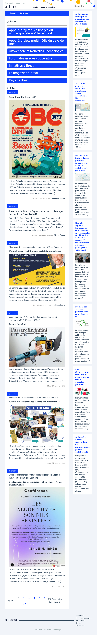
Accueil (13, 13)
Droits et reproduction (84, 618)
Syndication (80, 620)
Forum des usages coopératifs (31, 58)
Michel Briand (59, 235)
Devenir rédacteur (48, 7)
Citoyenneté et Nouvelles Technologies (36, 51)
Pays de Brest (18, 80)
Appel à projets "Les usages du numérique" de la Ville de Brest (31, 31)
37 (24, 604)
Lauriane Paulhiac (58, 198)
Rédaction (79, 616)
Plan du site (80, 625)
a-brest (12, 6)
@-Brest (24, 13)
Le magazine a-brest (23, 73)
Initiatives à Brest (21, 65)
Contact (36, 7)
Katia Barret (60, 305)
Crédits (78, 623)
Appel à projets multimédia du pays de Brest (36, 42)
